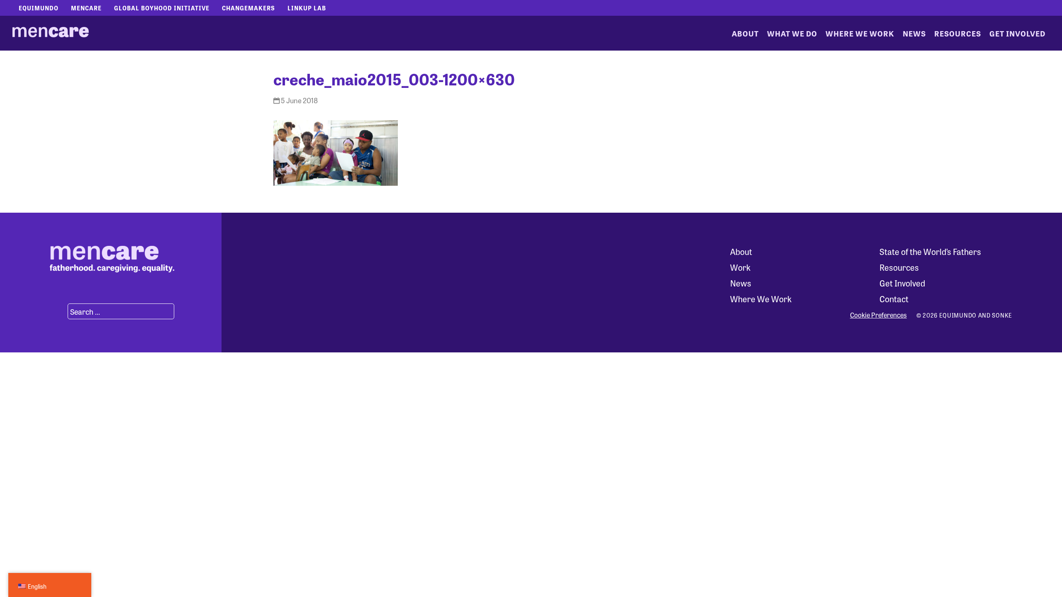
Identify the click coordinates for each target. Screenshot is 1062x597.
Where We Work (860, 33)
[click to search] (58, 311)
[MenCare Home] (50, 33)
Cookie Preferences (878, 315)
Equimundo (38, 8)
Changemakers (248, 8)
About (745, 33)
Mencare (86, 8)
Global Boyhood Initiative (161, 8)
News (914, 33)
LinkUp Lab (306, 8)
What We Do (792, 33)
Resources (957, 33)
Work (740, 267)
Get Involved (1017, 33)
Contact (894, 299)
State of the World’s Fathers (930, 251)
